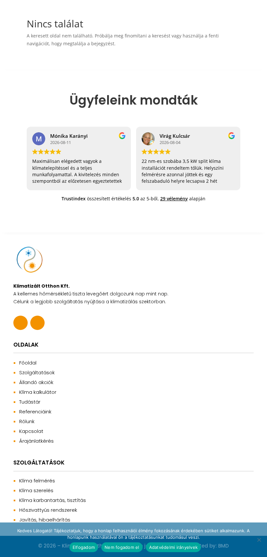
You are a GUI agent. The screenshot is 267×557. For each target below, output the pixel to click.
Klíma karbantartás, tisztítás (52, 500)
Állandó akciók (36, 382)
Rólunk (27, 421)
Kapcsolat (31, 431)
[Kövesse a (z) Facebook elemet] (20, 323)
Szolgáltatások (37, 372)
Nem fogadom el (122, 547)
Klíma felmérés (37, 480)
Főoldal (27, 362)
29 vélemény (174, 198)
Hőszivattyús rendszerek (48, 510)
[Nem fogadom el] (259, 539)
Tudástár (29, 401)
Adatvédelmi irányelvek (173, 547)
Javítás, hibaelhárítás (44, 519)
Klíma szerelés (36, 490)
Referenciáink (35, 411)
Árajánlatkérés (36, 440)
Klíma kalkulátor (37, 392)
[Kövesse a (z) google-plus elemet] (37, 323)
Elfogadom (84, 547)
